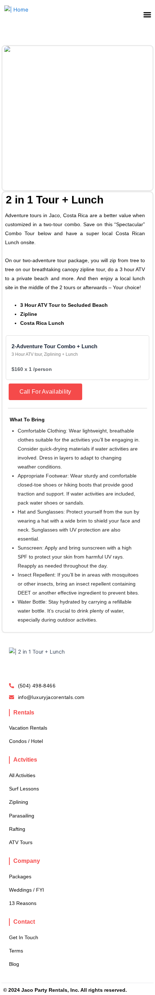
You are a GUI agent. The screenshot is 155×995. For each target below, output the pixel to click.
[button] (147, 14)
